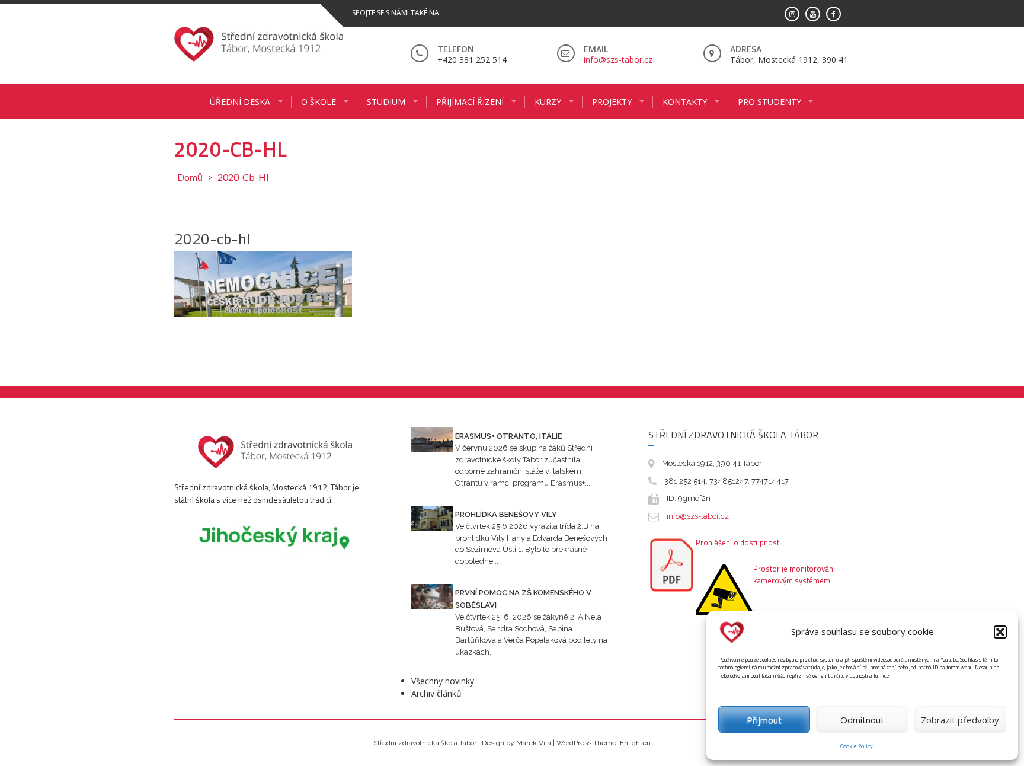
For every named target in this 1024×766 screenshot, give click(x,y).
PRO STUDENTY (769, 101)
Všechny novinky (442, 681)
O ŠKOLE (318, 101)
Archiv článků (436, 693)
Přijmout (764, 720)
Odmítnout (862, 720)
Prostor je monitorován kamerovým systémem (793, 574)
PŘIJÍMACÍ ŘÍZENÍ (470, 101)
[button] (1000, 632)
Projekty (612, 101)
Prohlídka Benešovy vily (506, 514)
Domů (190, 177)
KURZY (548, 101)
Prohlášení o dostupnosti (738, 542)
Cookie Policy (856, 746)
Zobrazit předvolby (960, 720)
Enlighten (635, 743)
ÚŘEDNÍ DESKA (240, 101)
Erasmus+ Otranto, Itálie (508, 436)
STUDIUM (386, 101)
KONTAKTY (685, 101)
